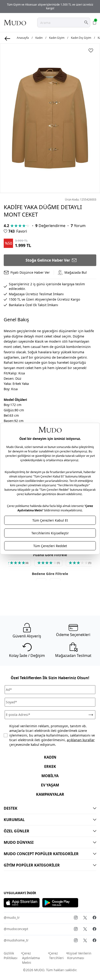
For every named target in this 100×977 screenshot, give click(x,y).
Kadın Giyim (56, 38)
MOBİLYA (50, 775)
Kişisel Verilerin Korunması (79, 955)
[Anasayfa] (15, 22)
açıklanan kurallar (81, 740)
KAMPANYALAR (50, 794)
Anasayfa (23, 38)
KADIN (50, 757)
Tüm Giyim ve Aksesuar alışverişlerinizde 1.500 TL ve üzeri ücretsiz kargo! (50, 6)
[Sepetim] (94, 22)
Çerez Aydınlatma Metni (31, 958)
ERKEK (50, 766)
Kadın (39, 38)
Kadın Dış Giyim (81, 38)
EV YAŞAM (50, 785)
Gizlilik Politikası (10, 955)
